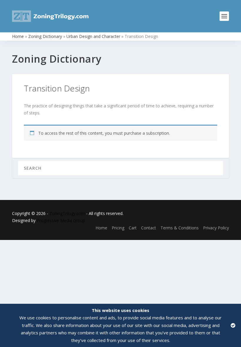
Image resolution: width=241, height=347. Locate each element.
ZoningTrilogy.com (67, 213)
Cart (133, 228)
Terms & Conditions (179, 228)
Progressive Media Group (61, 220)
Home (18, 36)
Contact (148, 228)
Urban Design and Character (93, 36)
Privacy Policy (216, 228)
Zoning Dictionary (45, 36)
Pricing (118, 228)
